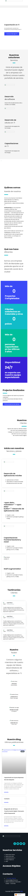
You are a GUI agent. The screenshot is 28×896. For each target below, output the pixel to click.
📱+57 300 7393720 (10, 878)
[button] (14, 6)
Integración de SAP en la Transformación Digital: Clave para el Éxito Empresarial (14, 811)
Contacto (7, 799)
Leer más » (6, 792)
